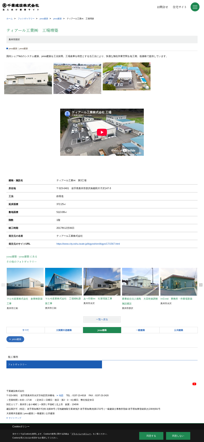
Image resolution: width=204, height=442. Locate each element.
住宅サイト (180, 7)
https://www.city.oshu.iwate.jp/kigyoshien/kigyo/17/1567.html (88, 244)
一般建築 (140, 330)
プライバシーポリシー (81, 434)
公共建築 (178, 330)
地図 (61, 395)
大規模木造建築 (64, 330)
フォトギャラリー (17, 364)
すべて (25, 330)
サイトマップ (15, 418)
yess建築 (16, 339)
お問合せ (162, 7)
